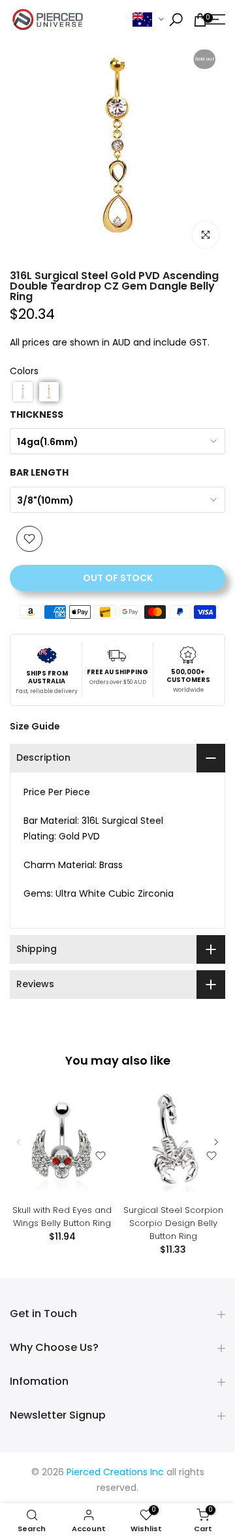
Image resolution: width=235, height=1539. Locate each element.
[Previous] (19, 1142)
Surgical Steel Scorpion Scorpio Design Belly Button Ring (173, 1223)
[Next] (215, 1142)
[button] (23, 392)
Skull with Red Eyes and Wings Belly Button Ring (62, 1216)
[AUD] (148, 19)
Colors (24, 372)
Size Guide (35, 726)
